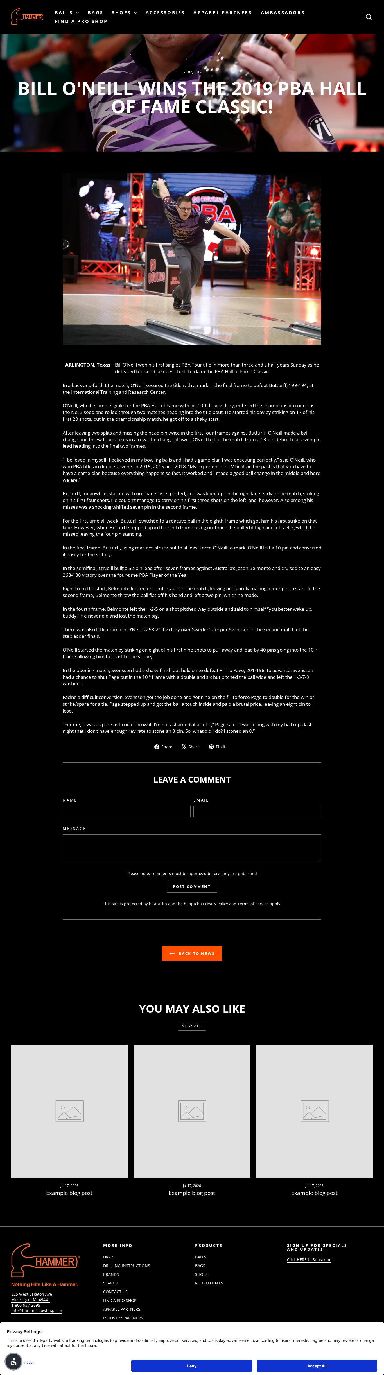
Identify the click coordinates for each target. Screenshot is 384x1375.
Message (74, 828)
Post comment (192, 886)
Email (201, 800)
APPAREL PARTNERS (222, 13)
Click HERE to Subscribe (309, 1259)
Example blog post (69, 1193)
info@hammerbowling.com (36, 1310)
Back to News (196, 953)
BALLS (65, 13)
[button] (13, 1362)
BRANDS (111, 1274)
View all (192, 1025)
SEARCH (110, 1283)
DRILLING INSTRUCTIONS (126, 1265)
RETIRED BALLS (209, 1283)
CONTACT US (115, 1291)
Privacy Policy (215, 903)
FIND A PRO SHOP (81, 21)
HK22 (108, 1256)
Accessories (165, 13)
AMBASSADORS (283, 13)
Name (70, 800)
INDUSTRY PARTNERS (123, 1317)
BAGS (95, 13)
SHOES (122, 13)
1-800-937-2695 (25, 1305)
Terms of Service (253, 903)
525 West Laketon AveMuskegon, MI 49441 (31, 1297)
